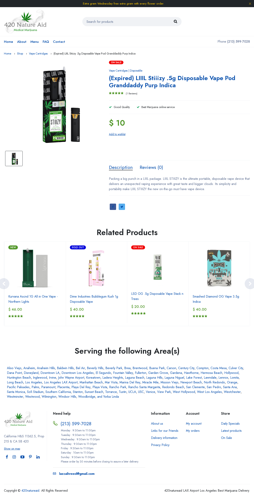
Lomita (234, 377)
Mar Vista (111, 382)
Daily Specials (230, 423)
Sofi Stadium (35, 392)
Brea (127, 368)
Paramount (48, 387)
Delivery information (164, 438)
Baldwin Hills (65, 368)
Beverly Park (113, 368)
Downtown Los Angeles (78, 373)
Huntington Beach (19, 377)
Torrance (111, 392)
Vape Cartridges (38, 54)
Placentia (63, 387)
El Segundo (103, 373)
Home (8, 41)
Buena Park (157, 368)
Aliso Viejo (14, 368)
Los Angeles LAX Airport (61, 382)
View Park (164, 392)
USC (141, 392)
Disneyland (31, 373)
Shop (20, 54)
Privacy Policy (160, 445)
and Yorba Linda (108, 396)
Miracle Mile (150, 382)
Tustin (122, 392)
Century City (186, 368)
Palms (35, 387)
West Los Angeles (209, 392)
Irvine (52, 377)
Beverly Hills (95, 368)
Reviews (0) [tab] (151, 167)
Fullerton (140, 373)
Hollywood (231, 373)
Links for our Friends (164, 430)
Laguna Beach (134, 377)
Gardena (176, 373)
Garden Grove (158, 373)
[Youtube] (22, 457)
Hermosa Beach (211, 373)
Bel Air (80, 368)
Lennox (223, 377)
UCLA (132, 392)
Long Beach (15, 382)
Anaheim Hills (46, 368)
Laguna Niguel (174, 377)
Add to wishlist (117, 134)
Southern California (58, 392)
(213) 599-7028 (76, 423)
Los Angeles (33, 382)
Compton (202, 368)
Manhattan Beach (91, 382)
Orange (232, 382)
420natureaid (30, 490)
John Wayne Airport (71, 377)
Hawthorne (191, 373)
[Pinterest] (30, 457)
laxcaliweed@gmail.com (76, 473)
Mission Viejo (169, 382)
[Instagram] (14, 457)
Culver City (236, 368)
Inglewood (40, 377)
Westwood (32, 396)
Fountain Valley (123, 373)
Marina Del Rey (129, 382)
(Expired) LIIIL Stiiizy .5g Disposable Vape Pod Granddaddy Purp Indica (172, 81)
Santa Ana (230, 387)
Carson (171, 368)
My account (193, 423)
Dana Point (14, 373)
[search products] (175, 21)
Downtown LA (50, 373)
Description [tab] (121, 167)
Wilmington (49, 396)
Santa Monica (16, 392)
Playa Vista (99, 387)
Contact (59, 41)
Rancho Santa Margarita (144, 387)
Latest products (231, 430)
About (21, 41)
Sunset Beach (94, 392)
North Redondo (214, 382)
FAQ (46, 41)
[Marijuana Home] (25, 21)
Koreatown (93, 377)
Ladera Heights (112, 377)
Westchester (232, 392)
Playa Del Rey (80, 387)
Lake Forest (194, 377)
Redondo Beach (173, 387)
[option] (55, 105)
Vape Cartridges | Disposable (125, 71)
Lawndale (210, 377)
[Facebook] (7, 457)
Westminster (15, 396)
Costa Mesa (219, 368)
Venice (150, 392)
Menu (34, 41)
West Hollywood (184, 392)
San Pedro (214, 387)
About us (157, 423)
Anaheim (29, 368)
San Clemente (195, 387)
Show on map (12, 449)
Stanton (78, 392)
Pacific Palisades (18, 387)
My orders (193, 430)
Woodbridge (86, 396)
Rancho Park (117, 387)
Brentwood (140, 368)
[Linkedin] (38, 457)
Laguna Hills (154, 377)
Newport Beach (191, 382)
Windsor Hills (67, 396)
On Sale (226, 438)
